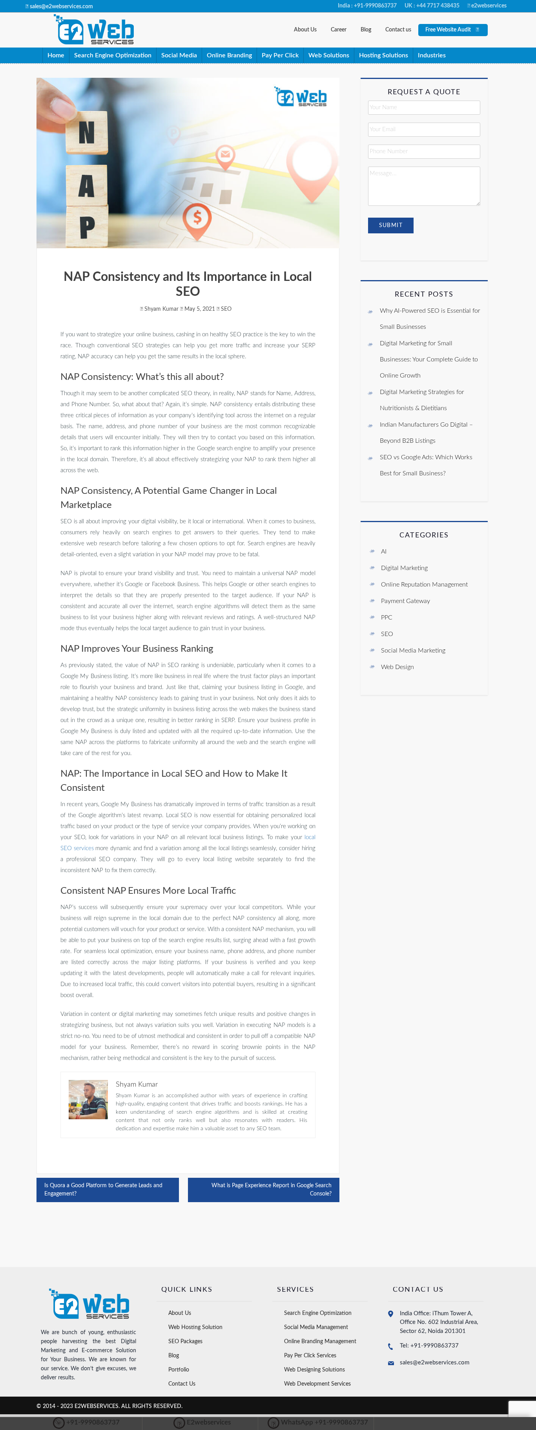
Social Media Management (316, 1327)
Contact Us (181, 1384)
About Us (305, 30)
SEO (226, 309)
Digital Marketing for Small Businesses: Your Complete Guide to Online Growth (429, 359)
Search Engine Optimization (112, 55)
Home (55, 55)
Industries (432, 55)
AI (384, 551)
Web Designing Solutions (314, 1370)
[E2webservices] (202, 1422)
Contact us (398, 30)
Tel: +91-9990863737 (429, 1346)
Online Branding (229, 55)
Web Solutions (328, 55)
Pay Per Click (280, 55)
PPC (386, 617)
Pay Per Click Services (310, 1355)
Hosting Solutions (383, 55)
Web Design (397, 667)
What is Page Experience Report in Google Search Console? (271, 1190)
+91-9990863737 (86, 1422)
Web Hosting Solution (195, 1327)
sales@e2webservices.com (434, 1363)
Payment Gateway (405, 601)
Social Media (179, 55)
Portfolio (178, 1370)
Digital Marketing (404, 568)
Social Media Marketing (413, 650)
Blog (366, 30)
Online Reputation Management (424, 584)
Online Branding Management (320, 1341)
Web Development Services (317, 1384)
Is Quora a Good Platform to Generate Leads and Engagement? (103, 1190)
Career (338, 30)
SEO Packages (185, 1341)
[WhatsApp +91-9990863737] (318, 1422)
